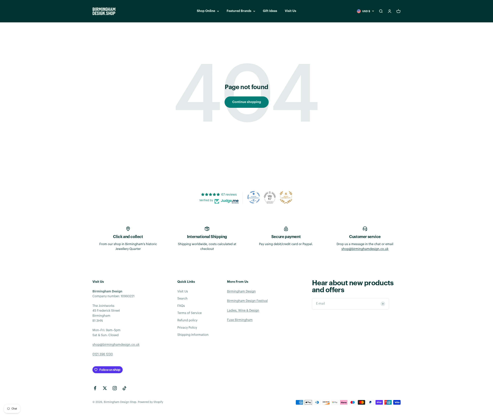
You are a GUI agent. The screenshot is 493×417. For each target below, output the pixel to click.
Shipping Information (193, 334)
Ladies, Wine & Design (243, 310)
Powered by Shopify (150, 402)
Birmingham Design (241, 291)
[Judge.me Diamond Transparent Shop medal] (253, 197)
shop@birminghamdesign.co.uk (364, 249)
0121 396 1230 (102, 354)
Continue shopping (246, 102)
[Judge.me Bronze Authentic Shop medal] (286, 197)
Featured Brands (239, 11)
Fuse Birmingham (240, 320)
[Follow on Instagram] (114, 388)
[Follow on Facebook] (95, 388)
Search (182, 298)
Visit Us (290, 11)
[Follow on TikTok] (124, 388)
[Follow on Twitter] (104, 388)
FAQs (181, 305)
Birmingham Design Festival (247, 300)
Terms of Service (189, 313)
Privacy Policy (187, 327)
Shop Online (206, 11)
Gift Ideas (270, 11)
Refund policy (187, 320)
